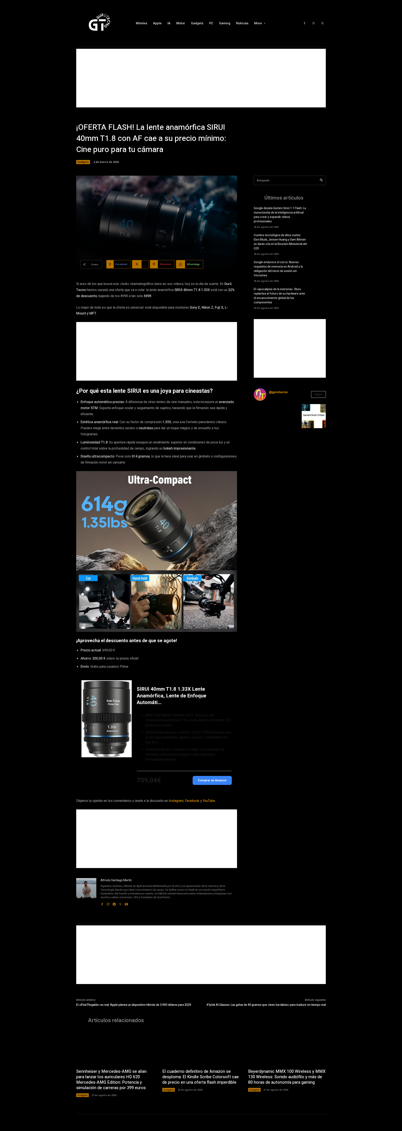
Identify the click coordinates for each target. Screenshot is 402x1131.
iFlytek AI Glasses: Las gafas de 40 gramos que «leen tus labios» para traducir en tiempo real (266, 1005)
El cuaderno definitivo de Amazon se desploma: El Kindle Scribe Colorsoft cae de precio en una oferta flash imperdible (200, 1076)
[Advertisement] (201, 78)
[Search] (321, 180)
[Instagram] (313, 23)
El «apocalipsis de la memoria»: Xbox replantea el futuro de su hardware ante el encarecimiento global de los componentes (279, 296)
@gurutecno (278, 392)
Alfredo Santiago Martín (116, 880)
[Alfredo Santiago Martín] (86, 892)
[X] (322, 23)
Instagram (176, 800)
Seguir (318, 394)
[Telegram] (114, 903)
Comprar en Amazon (212, 780)
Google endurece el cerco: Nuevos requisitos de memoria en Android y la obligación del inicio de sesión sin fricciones (278, 269)
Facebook (192, 800)
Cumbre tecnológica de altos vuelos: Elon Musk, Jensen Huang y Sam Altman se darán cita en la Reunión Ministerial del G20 (280, 242)
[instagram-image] (266, 416)
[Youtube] (126, 903)
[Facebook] (304, 23)
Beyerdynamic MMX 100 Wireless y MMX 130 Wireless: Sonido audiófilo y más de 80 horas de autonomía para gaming (287, 1076)
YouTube (209, 800)
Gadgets (83, 162)
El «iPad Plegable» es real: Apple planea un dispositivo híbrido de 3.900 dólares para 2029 (133, 1005)
